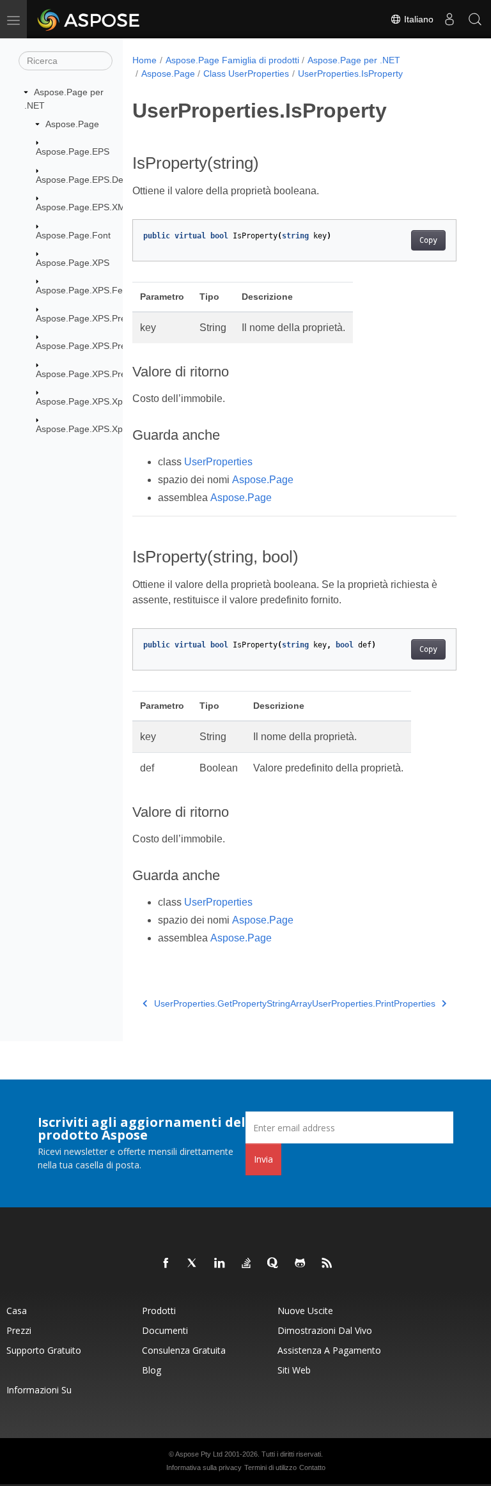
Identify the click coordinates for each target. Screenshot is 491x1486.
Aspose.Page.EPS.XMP (83, 207)
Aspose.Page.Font (73, 235)
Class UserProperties (246, 73)
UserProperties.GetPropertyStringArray (233, 1003)
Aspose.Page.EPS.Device (87, 179)
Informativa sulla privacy (204, 1467)
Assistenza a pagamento (329, 1350)
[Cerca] (475, 19)
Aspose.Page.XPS (72, 263)
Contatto (312, 1467)
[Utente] (449, 19)
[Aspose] (89, 19)
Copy (428, 240)
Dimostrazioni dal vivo (324, 1330)
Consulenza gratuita (184, 1350)
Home (144, 60)
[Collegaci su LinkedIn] (220, 1263)
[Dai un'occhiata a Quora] (273, 1263)
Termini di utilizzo (270, 1467)
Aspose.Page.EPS (72, 151)
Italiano (417, 19)
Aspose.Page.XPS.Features (92, 290)
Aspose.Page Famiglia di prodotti (232, 60)
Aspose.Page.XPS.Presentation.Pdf (107, 374)
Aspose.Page (72, 124)
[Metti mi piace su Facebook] (166, 1263)
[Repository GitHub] (300, 1263)
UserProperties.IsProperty (350, 73)
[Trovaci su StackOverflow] (246, 1263)
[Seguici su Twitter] (193, 1263)
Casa (16, 1310)
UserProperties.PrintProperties (373, 1003)
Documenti (165, 1330)
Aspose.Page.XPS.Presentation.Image (113, 346)
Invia (263, 1159)
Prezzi (18, 1330)
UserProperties (218, 461)
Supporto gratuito (43, 1350)
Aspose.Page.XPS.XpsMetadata (101, 401)
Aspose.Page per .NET (354, 60)
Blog (151, 1370)
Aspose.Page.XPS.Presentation (99, 318)
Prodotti (159, 1310)
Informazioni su (39, 1390)
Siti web (294, 1370)
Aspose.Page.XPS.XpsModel (94, 429)
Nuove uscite (305, 1310)
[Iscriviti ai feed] (327, 1263)
